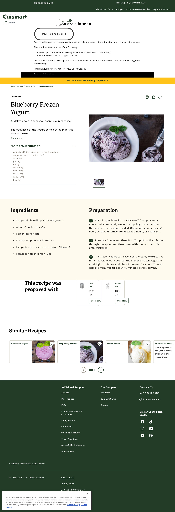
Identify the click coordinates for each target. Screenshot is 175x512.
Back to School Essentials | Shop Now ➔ (87, 80)
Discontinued (67, 399)
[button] (83, 370)
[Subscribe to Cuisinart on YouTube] (142, 435)
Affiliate (65, 392)
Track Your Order (69, 439)
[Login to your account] (63, 21)
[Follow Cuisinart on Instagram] (142, 428)
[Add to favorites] (160, 97)
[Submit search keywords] (6, 22)
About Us (105, 392)
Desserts (28, 86)
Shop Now (96, 301)
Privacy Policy (67, 483)
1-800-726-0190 (151, 393)
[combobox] (31, 22)
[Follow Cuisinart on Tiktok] (151, 421)
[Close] (87, 494)
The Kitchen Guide (104, 9)
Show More (16, 138)
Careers (104, 405)
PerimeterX (47, 74)
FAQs (63, 405)
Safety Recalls (68, 420)
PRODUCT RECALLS (43, 3)
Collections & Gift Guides (138, 9)
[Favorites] (52, 344)
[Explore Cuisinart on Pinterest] (151, 435)
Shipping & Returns (70, 433)
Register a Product (161, 9)
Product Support (152, 399)
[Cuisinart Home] (15, 16)
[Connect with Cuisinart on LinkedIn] (151, 428)
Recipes (119, 9)
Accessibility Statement (73, 445)
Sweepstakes (67, 451)
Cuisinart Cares (108, 399)
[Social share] (154, 96)
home (13, 86)
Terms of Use (67, 477)
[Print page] (147, 96)
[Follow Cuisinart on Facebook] (142, 421)
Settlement (66, 426)
